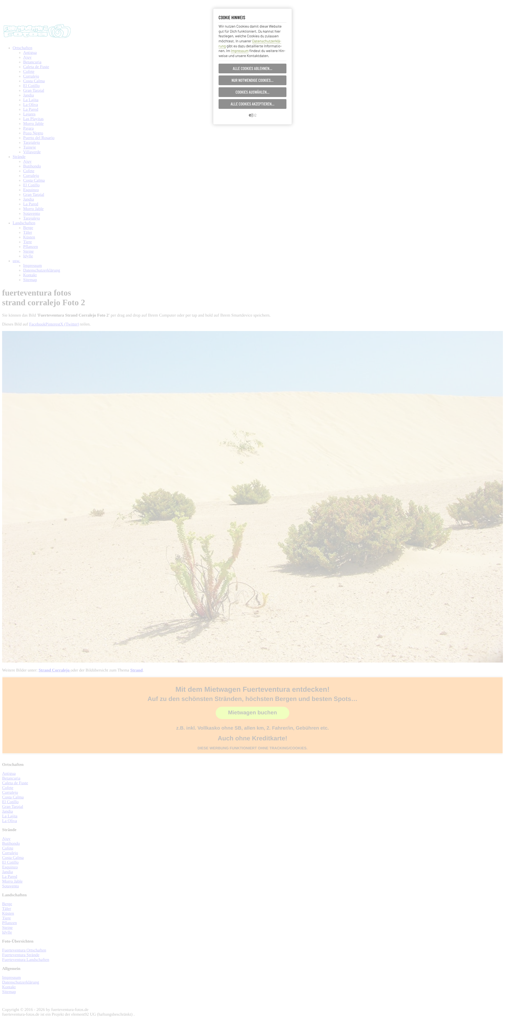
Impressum (240, 50)
